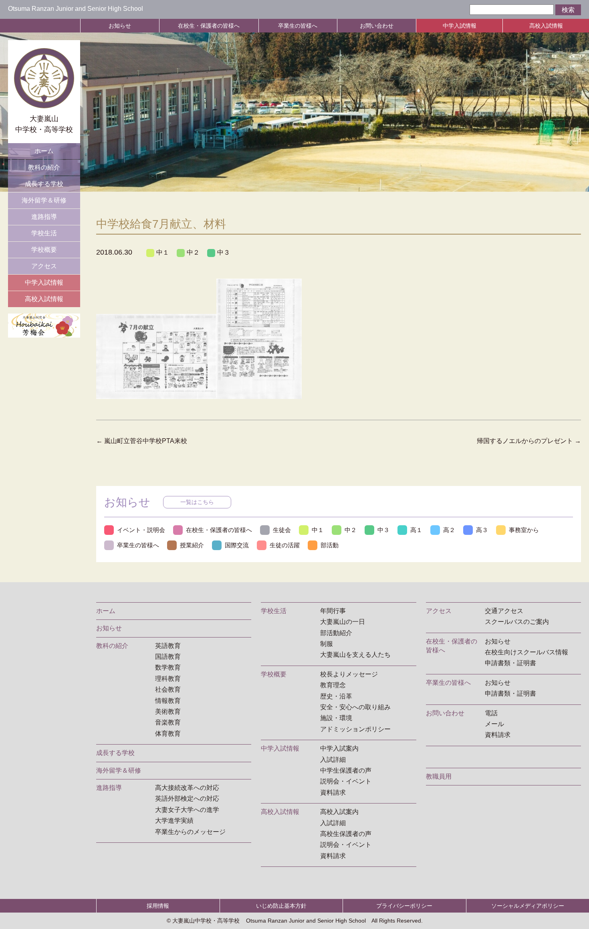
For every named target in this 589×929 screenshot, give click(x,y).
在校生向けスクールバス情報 (526, 652)
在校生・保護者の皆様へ (209, 25)
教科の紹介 (44, 167)
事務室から (524, 529)
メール (494, 724)
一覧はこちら (197, 502)
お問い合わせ (376, 25)
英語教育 (168, 645)
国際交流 (237, 545)
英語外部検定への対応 (187, 798)
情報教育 (168, 700)
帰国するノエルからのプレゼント (529, 440)
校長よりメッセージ (349, 674)
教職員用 (439, 776)
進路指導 (44, 216)
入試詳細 (333, 759)
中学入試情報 (459, 25)
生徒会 (282, 529)
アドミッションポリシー (355, 729)
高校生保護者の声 (345, 833)
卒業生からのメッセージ (190, 831)
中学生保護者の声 (345, 770)
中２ (193, 252)
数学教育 (168, 667)
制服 (326, 643)
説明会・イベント (345, 781)
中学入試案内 (339, 748)
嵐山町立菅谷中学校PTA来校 (141, 440)
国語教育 (168, 656)
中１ (162, 252)
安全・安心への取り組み (355, 707)
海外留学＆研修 (44, 200)
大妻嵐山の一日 (342, 621)
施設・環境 (336, 717)
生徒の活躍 (285, 545)
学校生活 (44, 233)
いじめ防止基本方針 (281, 906)
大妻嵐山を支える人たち (355, 654)
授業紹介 (192, 545)
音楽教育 (168, 722)
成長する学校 (44, 183)
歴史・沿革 (336, 696)
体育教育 (168, 733)
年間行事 (333, 610)
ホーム (44, 151)
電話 (491, 713)
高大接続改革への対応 (187, 787)
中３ (223, 252)
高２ (449, 529)
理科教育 (168, 678)
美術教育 (168, 711)
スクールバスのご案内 (517, 621)
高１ (416, 529)
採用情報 (158, 906)
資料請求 (333, 792)
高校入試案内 (339, 811)
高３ (482, 529)
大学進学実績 (174, 820)
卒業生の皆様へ (297, 25)
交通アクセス (504, 610)
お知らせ (120, 25)
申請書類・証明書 (510, 663)
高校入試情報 (546, 25)
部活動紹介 (336, 632)
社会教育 (168, 689)
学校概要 (44, 249)
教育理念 (333, 685)
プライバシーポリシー (404, 906)
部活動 (330, 545)
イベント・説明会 (141, 529)
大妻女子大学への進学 (187, 809)
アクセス (44, 266)
